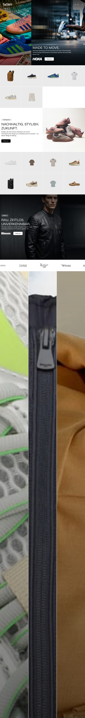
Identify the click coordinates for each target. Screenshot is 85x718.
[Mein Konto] (78, 4)
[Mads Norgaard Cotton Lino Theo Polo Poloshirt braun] (31, 162)
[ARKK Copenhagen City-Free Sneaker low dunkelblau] (31, 76)
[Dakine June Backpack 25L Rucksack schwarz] (10, 183)
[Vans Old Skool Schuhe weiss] (10, 162)
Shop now (13, 58)
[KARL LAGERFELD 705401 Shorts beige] (31, 97)
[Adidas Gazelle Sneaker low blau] (53, 76)
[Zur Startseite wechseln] (7, 4)
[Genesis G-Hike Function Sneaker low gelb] (74, 162)
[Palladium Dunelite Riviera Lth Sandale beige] (74, 183)
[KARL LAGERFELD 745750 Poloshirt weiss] (74, 76)
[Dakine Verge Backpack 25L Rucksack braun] (10, 76)
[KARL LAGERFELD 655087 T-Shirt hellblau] (53, 183)
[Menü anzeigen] (82, 4)
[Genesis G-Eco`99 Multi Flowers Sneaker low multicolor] (31, 183)
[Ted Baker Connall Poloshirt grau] (53, 162)
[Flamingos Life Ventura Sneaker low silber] (10, 97)
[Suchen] (75, 4)
